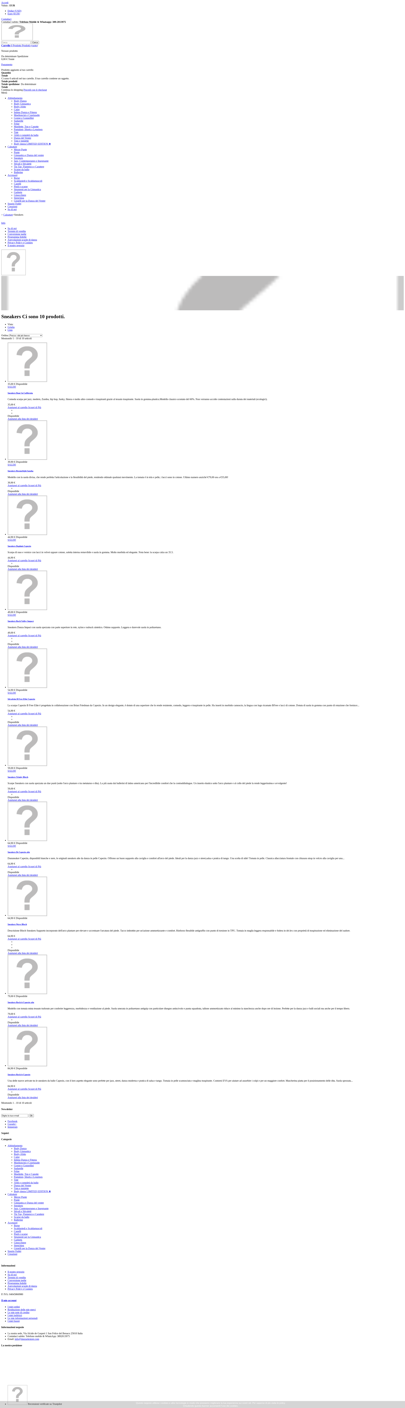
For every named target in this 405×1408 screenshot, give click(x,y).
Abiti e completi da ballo (26, 135)
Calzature (12, 146)
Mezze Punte (20, 149)
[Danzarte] (17, 39)
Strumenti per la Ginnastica (27, 189)
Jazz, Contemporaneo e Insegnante (31, 161)
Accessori (12, 175)
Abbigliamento (15, 98)
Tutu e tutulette (21, 140)
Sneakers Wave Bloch (17, 924)
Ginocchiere (20, 195)
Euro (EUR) (14, 13)
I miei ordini (14, 1306)
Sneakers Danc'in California (20, 393)
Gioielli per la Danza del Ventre (29, 200)
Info (3, 223)
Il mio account (8, 1300)
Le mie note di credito (18, 1312)
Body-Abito (20, 106)
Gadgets (18, 192)
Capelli (17, 183)
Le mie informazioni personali (22, 1318)
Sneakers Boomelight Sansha (20, 471)
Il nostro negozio (16, 245)
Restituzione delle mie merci (22, 1309)
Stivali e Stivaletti (22, 163)
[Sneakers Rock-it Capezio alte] (27, 993)
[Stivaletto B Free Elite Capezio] (27, 687)
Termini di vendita (17, 231)
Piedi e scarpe (21, 186)
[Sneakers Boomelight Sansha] (27, 459)
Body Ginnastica (22, 103)
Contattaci (6, 19)
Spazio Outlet (14, 203)
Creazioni (12, 206)
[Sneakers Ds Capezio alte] (27, 840)
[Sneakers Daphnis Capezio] (27, 534)
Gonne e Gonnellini (24, 118)
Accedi (4, 2)
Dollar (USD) (14, 10)
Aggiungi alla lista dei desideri (23, 418)
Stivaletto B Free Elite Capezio (21, 699)
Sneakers (18, 158)
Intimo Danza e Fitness (25, 112)
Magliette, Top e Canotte (26, 126)
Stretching (19, 198)
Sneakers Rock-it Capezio (19, 1074)
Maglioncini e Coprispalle (27, 115)
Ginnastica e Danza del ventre (29, 155)
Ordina (4, 335)
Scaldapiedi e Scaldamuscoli (28, 181)
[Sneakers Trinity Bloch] (27, 765)
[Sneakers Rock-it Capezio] (27, 1065)
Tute (16, 132)
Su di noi (12, 209)
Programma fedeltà (17, 237)
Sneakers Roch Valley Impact (21, 621)
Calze (17, 109)
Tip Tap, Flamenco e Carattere (29, 166)
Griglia (11, 327)
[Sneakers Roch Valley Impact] (27, 609)
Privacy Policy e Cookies (20, 242)
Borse (17, 178)
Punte (17, 152)
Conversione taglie (17, 234)
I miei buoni (14, 1321)
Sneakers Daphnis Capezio (19, 546)
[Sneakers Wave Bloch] (27, 915)
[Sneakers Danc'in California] (27, 381)
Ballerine (18, 172)
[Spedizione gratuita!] (13, 274)
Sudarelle (18, 121)
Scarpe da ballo (21, 169)
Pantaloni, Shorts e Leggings (28, 129)
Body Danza (20, 101)
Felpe (16, 123)
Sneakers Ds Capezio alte (19, 852)
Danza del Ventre (22, 138)
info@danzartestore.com (27, 1339)
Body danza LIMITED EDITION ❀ (32, 143)
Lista (10, 330)
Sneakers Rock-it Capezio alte (21, 1002)
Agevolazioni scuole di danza (22, 239)
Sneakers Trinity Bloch (18, 777)
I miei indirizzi (15, 1315)
